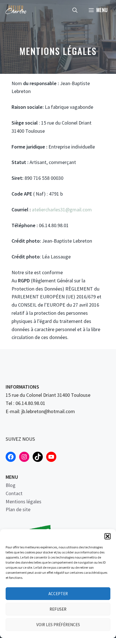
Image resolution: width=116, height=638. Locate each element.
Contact (14, 493)
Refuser (58, 609)
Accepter (58, 593)
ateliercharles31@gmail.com (62, 209)
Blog (10, 485)
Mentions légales (23, 501)
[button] (107, 536)
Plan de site (18, 509)
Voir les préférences (58, 624)
